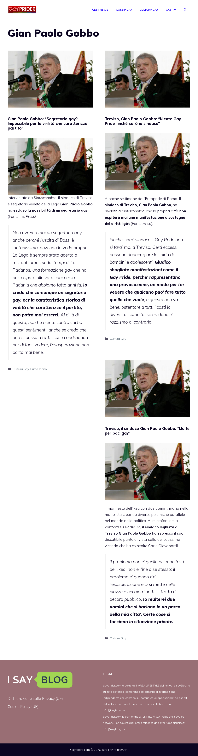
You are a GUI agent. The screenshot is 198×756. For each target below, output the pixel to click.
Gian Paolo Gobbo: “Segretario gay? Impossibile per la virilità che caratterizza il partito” (49, 123)
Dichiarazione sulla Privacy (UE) (35, 698)
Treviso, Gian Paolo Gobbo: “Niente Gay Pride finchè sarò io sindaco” (143, 121)
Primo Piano (38, 369)
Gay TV (171, 9)
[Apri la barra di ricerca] (185, 9)
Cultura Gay (149, 9)
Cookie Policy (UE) (23, 706)
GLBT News (100, 9)
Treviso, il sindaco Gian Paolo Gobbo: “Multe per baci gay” (147, 431)
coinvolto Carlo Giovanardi (155, 545)
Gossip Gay (124, 9)
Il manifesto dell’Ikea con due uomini (136, 508)
